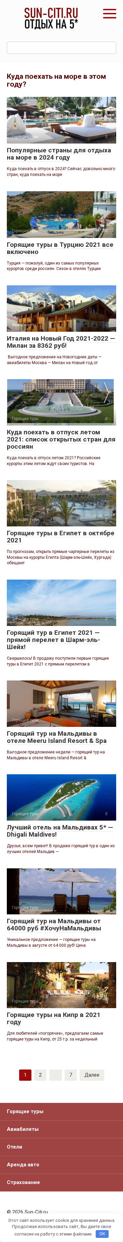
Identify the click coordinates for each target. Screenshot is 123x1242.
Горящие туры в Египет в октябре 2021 (60, 536)
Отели (14, 1147)
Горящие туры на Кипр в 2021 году (53, 1018)
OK (102, 1233)
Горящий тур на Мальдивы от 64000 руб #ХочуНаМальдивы (54, 924)
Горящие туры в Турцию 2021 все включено (60, 248)
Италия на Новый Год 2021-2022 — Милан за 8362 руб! (61, 341)
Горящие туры (25, 1111)
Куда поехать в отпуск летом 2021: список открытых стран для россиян (61, 439)
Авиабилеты (23, 1129)
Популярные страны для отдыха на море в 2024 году (59, 153)
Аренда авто (23, 1165)
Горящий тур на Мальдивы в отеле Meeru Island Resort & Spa (57, 737)
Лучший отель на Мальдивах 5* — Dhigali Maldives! (60, 830)
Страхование (23, 1182)
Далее (91, 1075)
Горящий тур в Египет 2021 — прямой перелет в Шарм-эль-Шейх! (53, 640)
